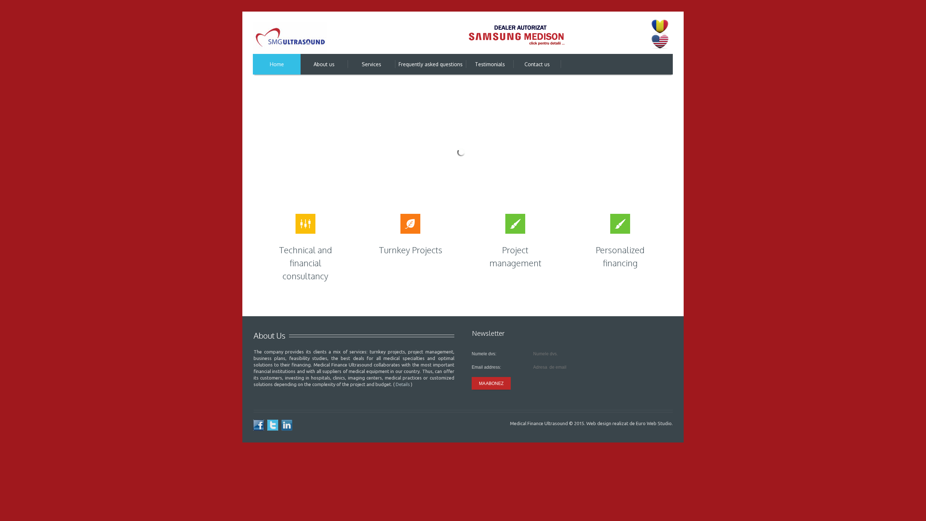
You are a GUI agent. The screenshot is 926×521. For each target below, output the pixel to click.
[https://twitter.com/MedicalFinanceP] (272, 425)
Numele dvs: (484, 353)
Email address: (486, 367)
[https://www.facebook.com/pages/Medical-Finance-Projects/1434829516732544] (258, 425)
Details (403, 384)
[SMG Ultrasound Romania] (290, 38)
